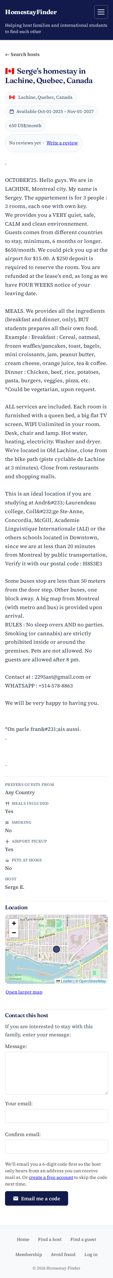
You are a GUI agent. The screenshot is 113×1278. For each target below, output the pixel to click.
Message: (16, 1046)
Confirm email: (23, 1134)
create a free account (51, 1177)
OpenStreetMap (92, 981)
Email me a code (40, 1198)
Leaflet (66, 981)
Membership (28, 1254)
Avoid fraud (63, 1254)
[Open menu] (101, 12)
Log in (91, 1254)
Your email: (19, 1103)
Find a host (50, 1239)
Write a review (62, 143)
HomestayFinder (30, 12)
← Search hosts (22, 54)
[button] (14, 923)
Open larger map (24, 992)
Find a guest (83, 1239)
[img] (56, 949)
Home (23, 1239)
